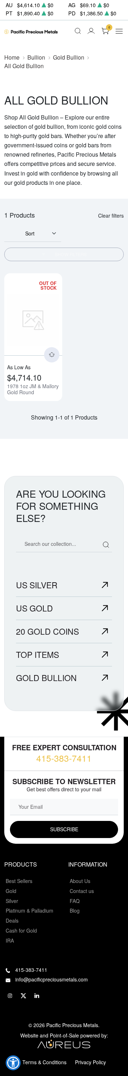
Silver (12, 900)
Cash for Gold (21, 930)
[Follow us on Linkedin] (37, 995)
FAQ (75, 900)
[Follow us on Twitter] (23, 995)
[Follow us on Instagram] (10, 995)
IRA (10, 940)
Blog (75, 910)
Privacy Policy (90, 1062)
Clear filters (111, 215)
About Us (80, 880)
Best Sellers (19, 880)
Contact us (82, 890)
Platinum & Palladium (29, 910)
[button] (13, 1063)
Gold (11, 890)
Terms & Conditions (44, 1062)
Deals (12, 920)
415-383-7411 (64, 758)
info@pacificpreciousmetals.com (51, 979)
